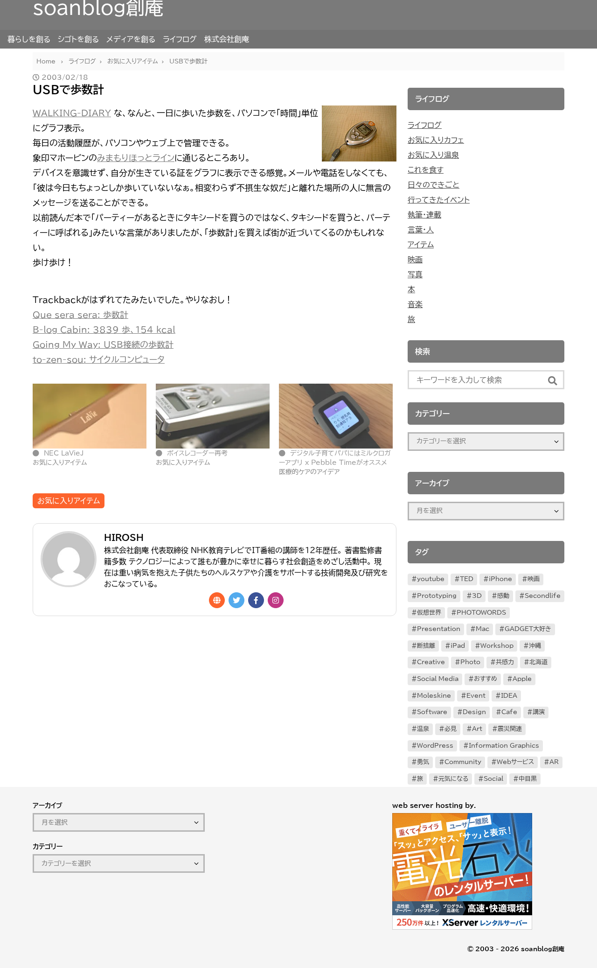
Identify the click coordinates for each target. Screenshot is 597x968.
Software (432, 712)
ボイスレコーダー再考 (197, 453)
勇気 (423, 762)
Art (477, 729)
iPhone (500, 579)
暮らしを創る (28, 39)
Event (476, 696)
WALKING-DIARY (72, 113)
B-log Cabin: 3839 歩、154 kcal (104, 329)
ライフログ (180, 39)
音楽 (415, 304)
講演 (539, 712)
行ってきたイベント (439, 199)
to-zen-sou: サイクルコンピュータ (99, 359)
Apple (522, 679)
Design (474, 712)
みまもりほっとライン (135, 158)
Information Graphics (504, 746)
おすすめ (485, 679)
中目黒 (528, 779)
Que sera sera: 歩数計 (80, 314)
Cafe (509, 712)
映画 (415, 259)
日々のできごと (433, 185)
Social (493, 779)
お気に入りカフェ (436, 140)
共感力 (505, 662)
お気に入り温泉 (433, 155)
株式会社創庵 (226, 39)
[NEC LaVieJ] (89, 416)
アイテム (421, 244)
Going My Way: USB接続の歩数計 (103, 344)
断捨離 (426, 646)
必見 (450, 729)
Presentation (438, 629)
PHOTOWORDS (481, 613)
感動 (503, 596)
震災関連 (510, 729)
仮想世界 (429, 613)
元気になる (453, 779)
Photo (470, 662)
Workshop (497, 646)
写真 (415, 274)
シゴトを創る (78, 39)
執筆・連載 (424, 214)
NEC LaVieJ (64, 453)
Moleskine (434, 696)
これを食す (426, 170)
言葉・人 (421, 229)
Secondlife (543, 596)
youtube (430, 579)
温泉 (423, 729)
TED (466, 579)
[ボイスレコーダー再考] (213, 416)
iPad (458, 646)
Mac (482, 629)
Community (462, 762)
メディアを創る (130, 39)
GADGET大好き (528, 629)
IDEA (509, 696)
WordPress (435, 746)
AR (554, 762)
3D (477, 596)
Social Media (437, 679)
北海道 (538, 662)
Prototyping (437, 596)
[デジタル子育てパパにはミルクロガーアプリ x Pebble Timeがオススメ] (336, 416)
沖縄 (535, 646)
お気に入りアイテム (68, 501)
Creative (431, 662)
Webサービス (515, 762)
